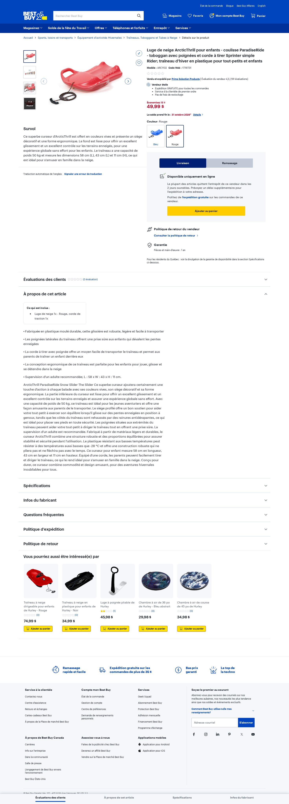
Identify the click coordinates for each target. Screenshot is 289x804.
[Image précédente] (44, 81)
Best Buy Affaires (246, 5)
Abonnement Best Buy (150, 702)
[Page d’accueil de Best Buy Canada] (35, 15)
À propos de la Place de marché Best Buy (47, 721)
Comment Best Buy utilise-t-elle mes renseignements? (211, 710)
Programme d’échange (150, 727)
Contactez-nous (33, 696)
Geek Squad (144, 696)
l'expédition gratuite (195, 197)
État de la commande (211, 5)
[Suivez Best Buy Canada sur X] (241, 734)
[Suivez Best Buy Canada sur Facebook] (193, 734)
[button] (156, 73)
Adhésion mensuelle (149, 715)
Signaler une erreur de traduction (83, 173)
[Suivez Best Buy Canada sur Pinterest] (229, 734)
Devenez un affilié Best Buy (95, 750)
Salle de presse (33, 763)
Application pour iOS (154, 750)
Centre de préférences (93, 709)
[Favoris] (139, 63)
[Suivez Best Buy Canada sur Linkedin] (217, 734)
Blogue (230, 5)
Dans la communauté (36, 757)
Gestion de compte (91, 702)
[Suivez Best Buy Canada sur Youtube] (253, 734)
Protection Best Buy (148, 709)
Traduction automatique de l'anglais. (42, 173)
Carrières (30, 744)
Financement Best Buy (150, 721)
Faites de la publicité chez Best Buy (100, 744)
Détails (197, 114)
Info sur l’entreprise (35, 750)
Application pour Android (156, 744)
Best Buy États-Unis (35, 779)
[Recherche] (139, 15)
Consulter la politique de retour (174, 235)
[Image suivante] (128, 81)
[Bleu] (156, 148)
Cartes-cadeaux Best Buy (38, 715)
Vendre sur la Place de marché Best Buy (102, 757)
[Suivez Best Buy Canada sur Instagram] (205, 734)
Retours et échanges (36, 709)
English (262, 5)
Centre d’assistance (35, 702)
